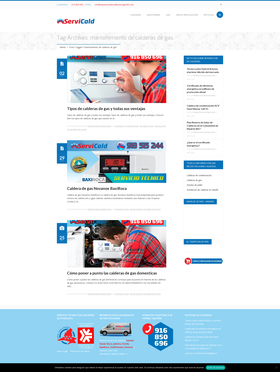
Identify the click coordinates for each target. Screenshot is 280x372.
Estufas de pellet (194, 185)
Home (63, 47)
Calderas (135, 15)
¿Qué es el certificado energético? (201, 353)
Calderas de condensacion (127, 126)
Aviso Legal (62, 351)
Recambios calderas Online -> (114, 353)
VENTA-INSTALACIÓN (187, 15)
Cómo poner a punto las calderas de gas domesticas (112, 273)
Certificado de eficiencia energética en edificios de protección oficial (200, 88)
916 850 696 (77, 4)
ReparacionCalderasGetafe (99, 126)
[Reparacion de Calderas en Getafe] (76, 20)
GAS (168, 15)
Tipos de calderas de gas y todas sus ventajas (106, 108)
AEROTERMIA (153, 15)
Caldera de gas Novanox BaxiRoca (97, 188)
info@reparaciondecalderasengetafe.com (114, 4)
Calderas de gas (147, 126)
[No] (276, 367)
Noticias (209, 15)
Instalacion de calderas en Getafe (145, 209)
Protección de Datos (80, 351)
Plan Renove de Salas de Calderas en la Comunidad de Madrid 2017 (202, 125)
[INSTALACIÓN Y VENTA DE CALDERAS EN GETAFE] (203, 261)
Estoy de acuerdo (215, 367)
